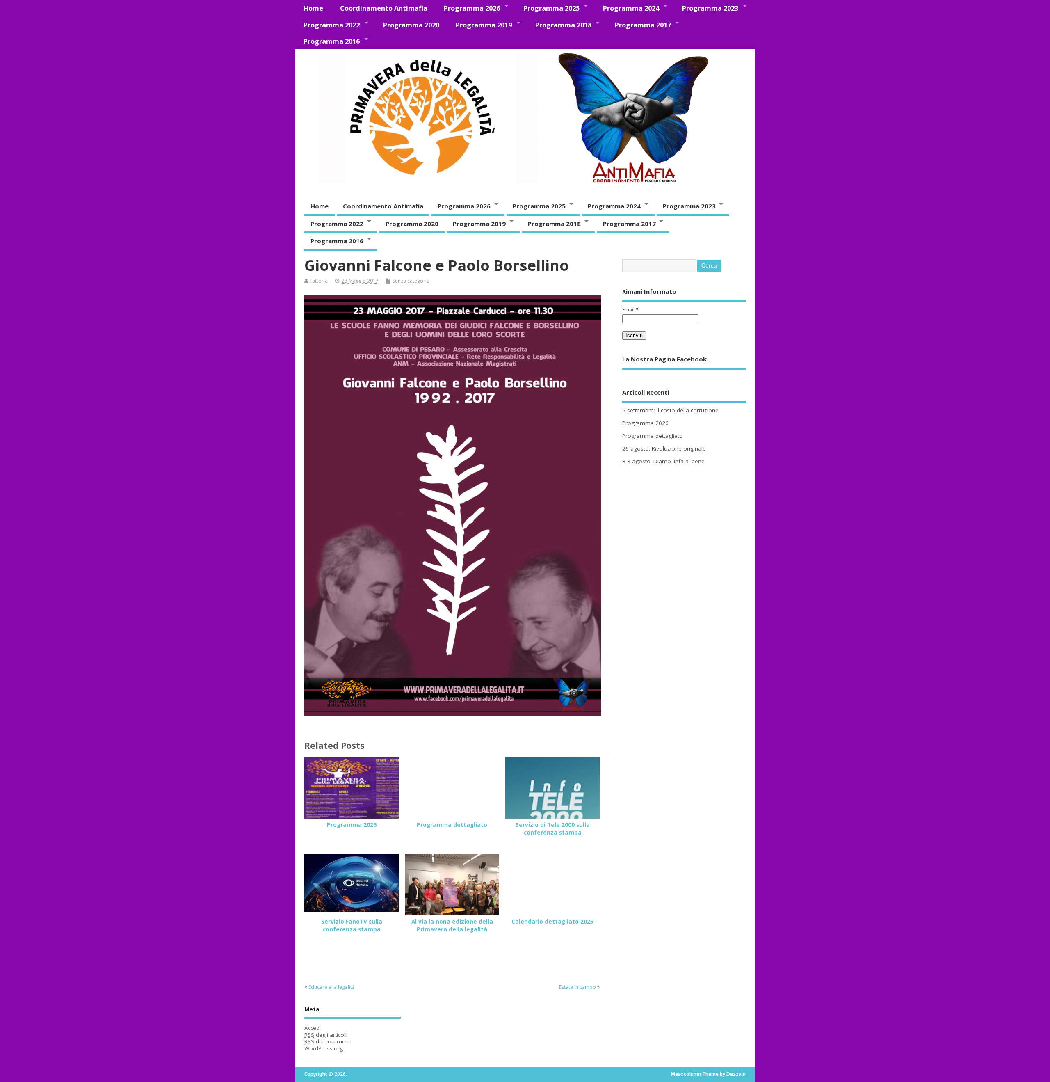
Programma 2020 (411, 25)
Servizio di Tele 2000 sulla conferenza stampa (553, 828)
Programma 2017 (643, 25)
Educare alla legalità (331, 987)
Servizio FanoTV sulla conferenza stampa (351, 925)
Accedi (312, 1028)
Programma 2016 (332, 41)
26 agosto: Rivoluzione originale (664, 448)
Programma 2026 (472, 8)
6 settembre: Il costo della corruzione (670, 410)
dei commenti (328, 1041)
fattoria (319, 280)
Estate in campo (577, 987)
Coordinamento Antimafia (383, 8)
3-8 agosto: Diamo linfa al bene (663, 461)
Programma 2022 (332, 25)
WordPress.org (323, 1048)
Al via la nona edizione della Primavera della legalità (452, 925)
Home (313, 8)
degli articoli (325, 1035)
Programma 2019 (484, 25)
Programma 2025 (551, 8)
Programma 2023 (710, 8)
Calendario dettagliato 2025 (552, 921)
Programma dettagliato (452, 824)
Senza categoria (411, 280)
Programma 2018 (563, 25)
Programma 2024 (631, 8)
